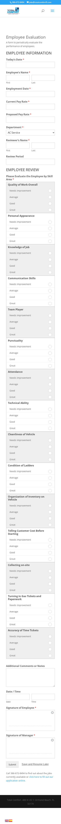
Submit (12, 764)
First (8, 82)
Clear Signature (52, 712)
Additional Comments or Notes (25, 666)
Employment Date (18, 88)
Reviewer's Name (18, 140)
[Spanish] (10, 820)
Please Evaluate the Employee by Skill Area (29, 178)
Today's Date (15, 59)
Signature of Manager (20, 735)
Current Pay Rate (17, 101)
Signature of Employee (21, 707)
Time (33, 701)
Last (33, 82)
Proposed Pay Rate (18, 114)
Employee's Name (18, 72)
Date (8, 701)
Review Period (15, 156)
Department (14, 127)
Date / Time (13, 691)
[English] (7, 820)
